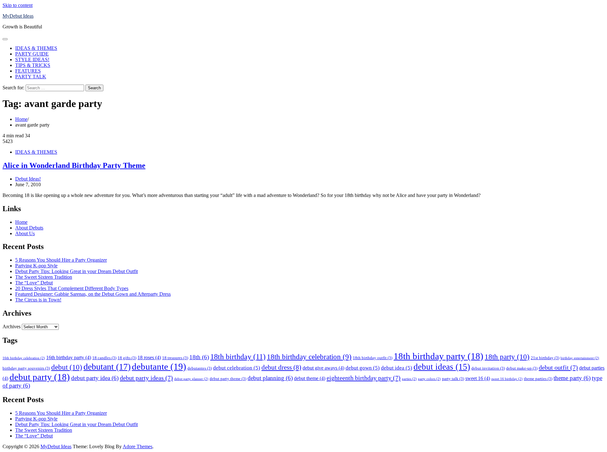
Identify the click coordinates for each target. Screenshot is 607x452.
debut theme (309, 378)
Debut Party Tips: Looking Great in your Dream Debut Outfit (76, 271)
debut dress (281, 367)
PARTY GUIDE (32, 53)
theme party (572, 378)
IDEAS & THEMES (36, 48)
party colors (429, 379)
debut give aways (323, 368)
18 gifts (127, 357)
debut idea (396, 368)
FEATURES (28, 71)
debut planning (270, 378)
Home (21, 222)
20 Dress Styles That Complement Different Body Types (71, 288)
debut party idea (95, 378)
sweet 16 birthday (507, 379)
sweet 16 (477, 378)
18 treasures (175, 357)
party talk (453, 378)
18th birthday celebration (309, 357)
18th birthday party (438, 356)
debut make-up (521, 368)
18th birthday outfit (372, 357)
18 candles (104, 357)
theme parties (538, 378)
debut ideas (442, 367)
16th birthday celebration (24, 358)
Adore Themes (137, 446)
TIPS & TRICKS (32, 65)
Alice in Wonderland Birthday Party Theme (74, 165)
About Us (25, 233)
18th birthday (238, 356)
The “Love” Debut (34, 282)
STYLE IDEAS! (32, 59)
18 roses (149, 357)
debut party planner (191, 379)
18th (199, 357)
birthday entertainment (580, 358)
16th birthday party (68, 357)
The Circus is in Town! (38, 299)
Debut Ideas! (28, 178)
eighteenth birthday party (364, 377)
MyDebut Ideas (18, 16)
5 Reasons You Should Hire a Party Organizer (61, 260)
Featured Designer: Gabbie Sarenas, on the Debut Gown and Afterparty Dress (93, 294)
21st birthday (545, 357)
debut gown (363, 368)
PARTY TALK (30, 76)
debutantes (199, 368)
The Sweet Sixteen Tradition (43, 277)
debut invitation (488, 368)
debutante (159, 366)
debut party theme (228, 378)
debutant (107, 367)
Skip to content (18, 5)
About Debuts (29, 227)
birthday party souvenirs (26, 368)
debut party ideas (146, 377)
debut (66, 367)
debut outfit (558, 367)
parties (409, 379)
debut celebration (236, 368)
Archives (12, 326)
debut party (39, 377)
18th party (507, 357)
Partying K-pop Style (36, 265)
